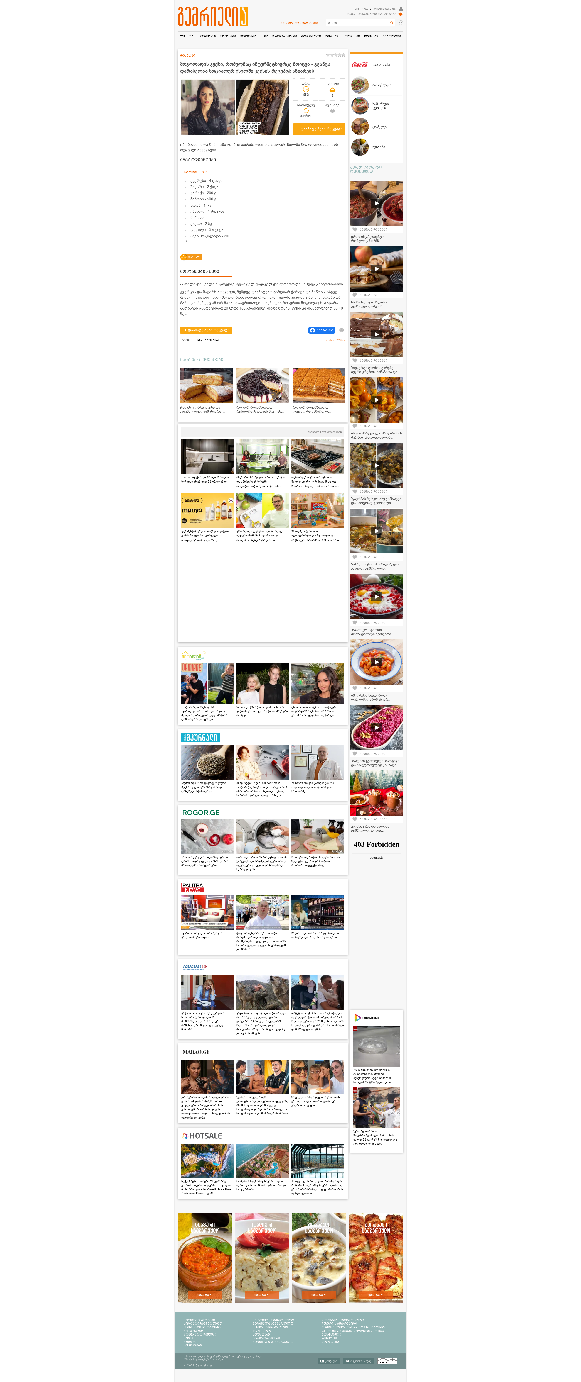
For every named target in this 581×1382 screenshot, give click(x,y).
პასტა (188, 1338)
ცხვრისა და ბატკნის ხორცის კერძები (353, 1330)
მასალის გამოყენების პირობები (204, 1359)
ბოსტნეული (331, 1334)
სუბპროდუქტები (266, 1338)
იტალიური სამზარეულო (273, 1319)
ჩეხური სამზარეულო (339, 1323)
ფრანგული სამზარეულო (343, 1319)
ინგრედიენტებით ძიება (298, 22)
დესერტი (329, 1338)
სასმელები (193, 1345)
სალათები (261, 1334)
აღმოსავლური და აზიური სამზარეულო (355, 1327)
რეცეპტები (205, 1295)
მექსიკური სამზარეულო (204, 1327)
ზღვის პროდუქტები (200, 1334)
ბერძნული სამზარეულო (273, 1323)
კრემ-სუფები (194, 1330)
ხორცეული (262, 1330)
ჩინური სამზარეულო (270, 1327)
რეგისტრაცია (385, 9)
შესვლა (361, 9)
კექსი (199, 340)
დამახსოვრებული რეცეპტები (371, 14)
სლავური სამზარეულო (203, 1323)
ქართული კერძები (199, 1319)
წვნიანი (190, 1341)
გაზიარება (325, 330)
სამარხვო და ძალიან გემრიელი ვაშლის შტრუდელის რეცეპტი (369, 306)
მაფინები (212, 340)
